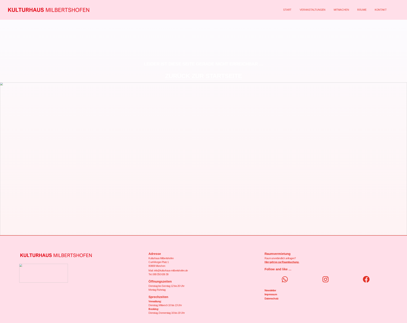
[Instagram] (325, 279)
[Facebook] (366, 279)
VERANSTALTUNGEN (312, 9)
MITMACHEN (341, 9)
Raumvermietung (277, 254)
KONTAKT (381, 9)
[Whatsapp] (284, 279)
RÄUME (361, 9)
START (287, 9)
